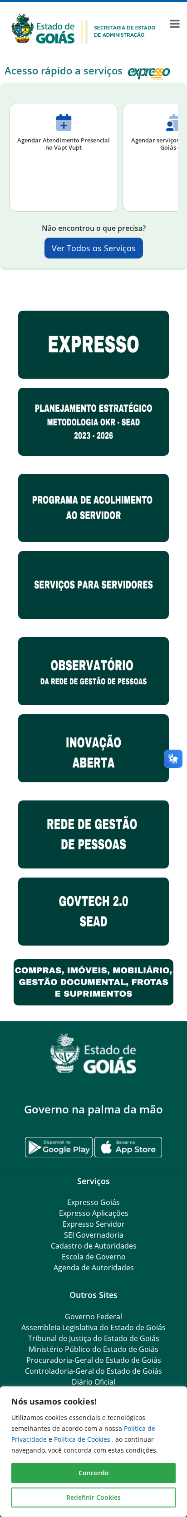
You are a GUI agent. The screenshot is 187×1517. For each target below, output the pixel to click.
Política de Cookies (83, 1439)
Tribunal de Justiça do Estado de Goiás (93, 1338)
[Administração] (83, 28)
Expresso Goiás (93, 1202)
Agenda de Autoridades (94, 1268)
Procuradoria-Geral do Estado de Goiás (93, 1360)
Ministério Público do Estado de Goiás (93, 1349)
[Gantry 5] (93, 1053)
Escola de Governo (94, 1257)
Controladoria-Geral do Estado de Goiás (93, 1371)
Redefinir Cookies (93, 1497)
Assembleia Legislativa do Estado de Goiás (93, 1327)
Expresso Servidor (94, 1224)
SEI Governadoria (93, 1235)
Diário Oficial (93, 1382)
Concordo (94, 1472)
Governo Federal (93, 1317)
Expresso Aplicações (93, 1213)
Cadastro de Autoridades (94, 1246)
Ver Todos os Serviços (94, 248)
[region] (93, 1451)
